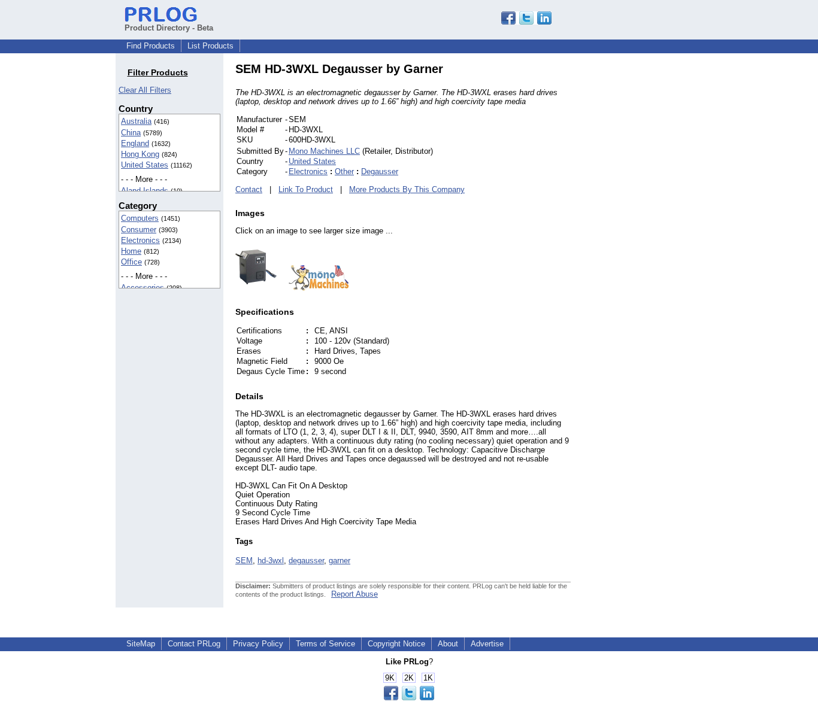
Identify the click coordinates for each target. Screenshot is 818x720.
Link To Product (305, 189)
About (448, 643)
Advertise (487, 643)
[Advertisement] (651, 241)
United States (144, 164)
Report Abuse (354, 594)
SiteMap (140, 643)
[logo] (313, 288)
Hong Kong (140, 154)
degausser (306, 560)
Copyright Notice (396, 643)
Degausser (379, 171)
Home (131, 251)
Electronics (140, 240)
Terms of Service (325, 643)
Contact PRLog (194, 643)
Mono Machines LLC (324, 151)
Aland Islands (144, 190)
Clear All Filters (145, 90)
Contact (248, 189)
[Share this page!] (526, 21)
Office (131, 261)
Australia (136, 121)
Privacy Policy (258, 643)
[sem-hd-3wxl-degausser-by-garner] (256, 288)
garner (339, 560)
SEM (244, 560)
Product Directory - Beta (169, 27)
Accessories (142, 287)
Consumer (138, 229)
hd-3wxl (270, 560)
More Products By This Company (407, 189)
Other (344, 171)
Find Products (150, 45)
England (135, 143)
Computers (140, 218)
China (131, 132)
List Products (210, 45)
